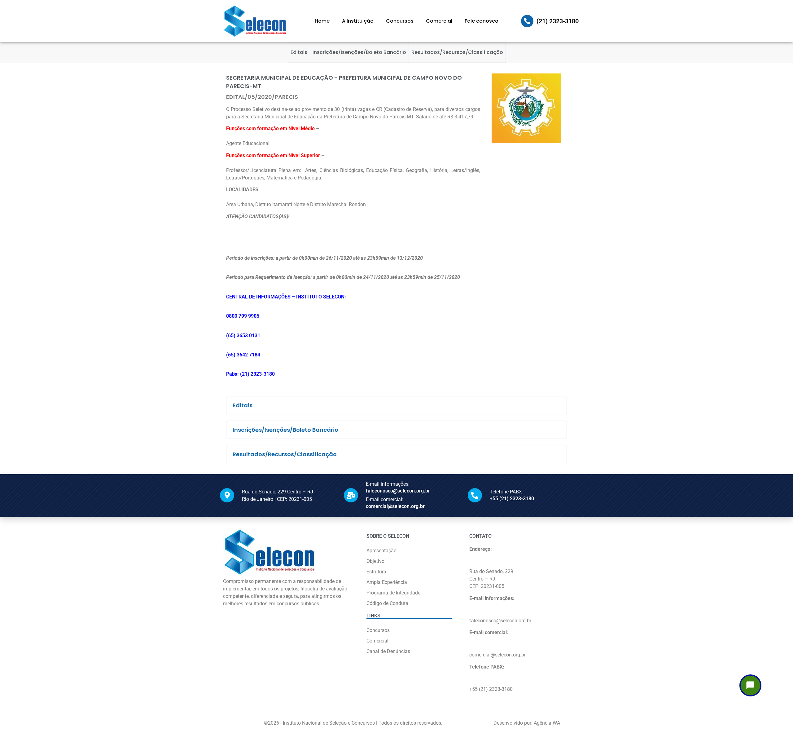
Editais (299, 52)
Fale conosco (481, 21)
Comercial (439, 21)
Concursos (400, 21)
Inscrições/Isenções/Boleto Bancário (359, 52)
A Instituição (358, 21)
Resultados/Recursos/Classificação (457, 52)
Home (322, 21)
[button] (396, 405)
